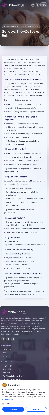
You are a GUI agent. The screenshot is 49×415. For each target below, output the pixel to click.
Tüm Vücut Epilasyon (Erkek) (13, 376)
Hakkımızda (7, 349)
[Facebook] (8, 339)
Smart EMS (7, 369)
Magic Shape (7, 365)
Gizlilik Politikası (8, 399)
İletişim (5, 356)
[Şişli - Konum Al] (38, 5)
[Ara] (33, 5)
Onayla (13, 409)
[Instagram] (3, 339)
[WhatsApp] (13, 339)
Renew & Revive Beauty (11, 26)
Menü (43, 5)
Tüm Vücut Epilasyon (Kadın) (13, 379)
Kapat (36, 409)
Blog (4, 353)
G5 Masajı (6, 372)
